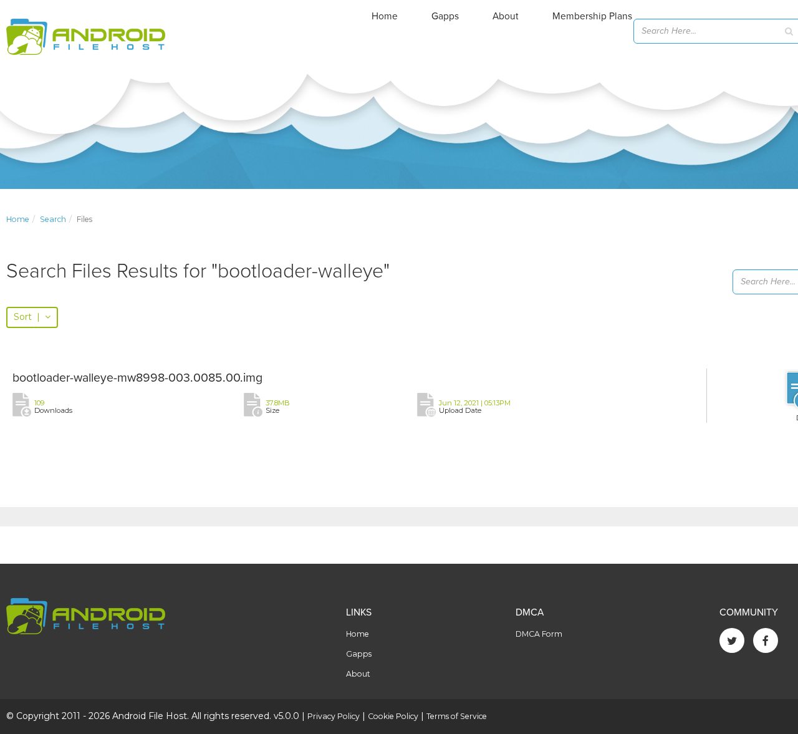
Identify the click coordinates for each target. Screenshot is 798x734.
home (17, 219)
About (506, 16)
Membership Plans (592, 16)
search (53, 219)
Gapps (445, 16)
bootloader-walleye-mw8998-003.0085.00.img (137, 377)
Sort (27, 316)
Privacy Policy (333, 716)
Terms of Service (456, 716)
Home (385, 16)
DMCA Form (539, 634)
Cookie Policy (393, 716)
